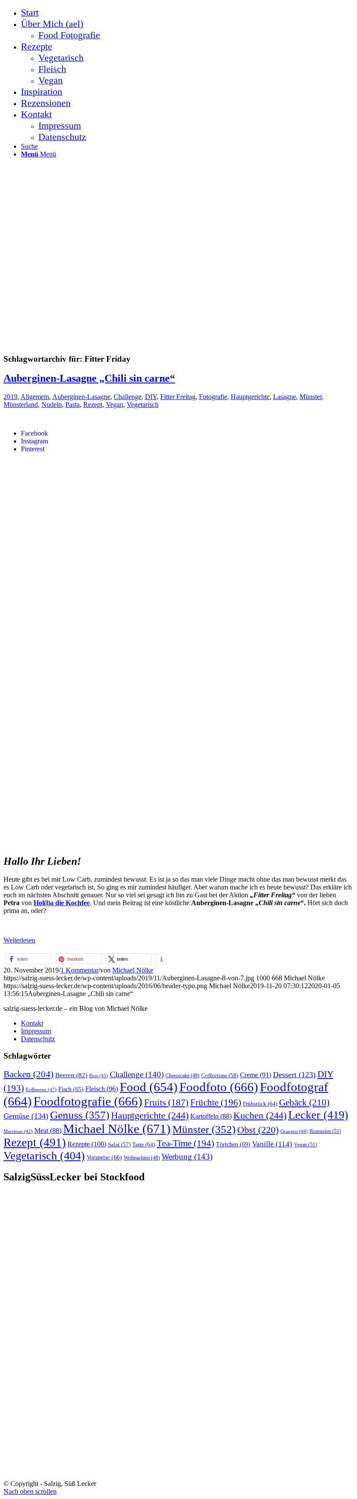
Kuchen (259, 1115)
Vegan (114, 404)
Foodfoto (218, 1087)
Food (149, 1087)
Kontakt (32, 1023)
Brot (98, 1075)
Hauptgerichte (250, 396)
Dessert (294, 1074)
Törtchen (233, 1144)
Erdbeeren (41, 1089)
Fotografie (213, 396)
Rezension (325, 1131)
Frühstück (260, 1103)
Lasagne (284, 396)
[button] (28, 958)
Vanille (272, 1144)
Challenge (127, 396)
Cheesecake (182, 1076)
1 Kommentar (79, 970)
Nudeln (51, 404)
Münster (311, 396)
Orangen (294, 1131)
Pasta (72, 404)
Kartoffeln (211, 1116)
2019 (10, 396)
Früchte (215, 1102)
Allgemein (34, 396)
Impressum (36, 1031)
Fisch (71, 1089)
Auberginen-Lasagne (81, 396)
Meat (47, 1130)
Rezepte (86, 1144)
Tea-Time (185, 1143)
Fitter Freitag (177, 396)
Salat (119, 1145)
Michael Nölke (132, 970)
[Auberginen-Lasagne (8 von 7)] (148, 841)
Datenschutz (38, 1039)
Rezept (92, 404)
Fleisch (101, 1089)
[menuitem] (187, 12)
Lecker (318, 1115)
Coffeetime (219, 1076)
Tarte (143, 1144)
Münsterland (20, 404)
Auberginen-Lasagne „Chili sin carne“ (89, 378)
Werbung (187, 1156)
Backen (28, 1074)
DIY (151, 396)
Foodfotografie (88, 1101)
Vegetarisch (142, 404)
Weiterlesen (19, 940)
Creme (255, 1075)
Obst (258, 1130)
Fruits (166, 1102)
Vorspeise (104, 1157)
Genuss (79, 1115)
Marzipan (18, 1131)
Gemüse (25, 1116)
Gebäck (304, 1102)
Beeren (71, 1075)
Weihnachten (142, 1158)
